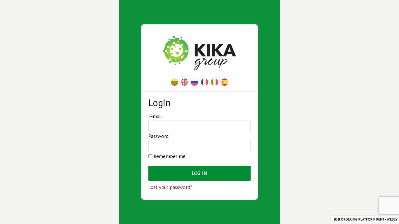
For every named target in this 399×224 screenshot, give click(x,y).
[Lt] (174, 82)
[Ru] (194, 82)
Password (158, 136)
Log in (199, 173)
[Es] (224, 82)
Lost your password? (170, 187)
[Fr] (204, 82)
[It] (214, 82)
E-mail (155, 116)
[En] (184, 82)
